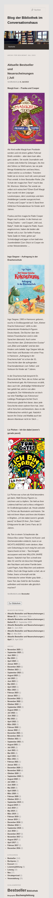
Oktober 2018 (12, 825)
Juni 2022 (11, 716)
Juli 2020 (11, 782)
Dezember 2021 (13, 733)
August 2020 (12, 779)
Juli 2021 (11, 747)
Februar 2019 (12, 817)
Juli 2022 (11, 713)
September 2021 (14, 742)
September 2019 (14, 802)
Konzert (10, 864)
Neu (9, 873)
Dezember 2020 (13, 768)
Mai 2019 (11, 811)
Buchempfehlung (25, 895)
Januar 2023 (12, 696)
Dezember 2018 (13, 822)
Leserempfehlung (14, 867)
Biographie (11, 895)
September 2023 (14, 673)
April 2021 (11, 756)
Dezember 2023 (13, 667)
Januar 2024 (12, 664)
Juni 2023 (11, 681)
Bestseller (26, 594)
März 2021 (11, 759)
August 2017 (12, 840)
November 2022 (13, 701)
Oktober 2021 (12, 739)
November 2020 (13, 770)
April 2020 (11, 791)
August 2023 (12, 675)
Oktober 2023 (12, 670)
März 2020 (11, 793)
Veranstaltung (13, 878)
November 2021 (13, 736)
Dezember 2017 (13, 834)
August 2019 (12, 805)
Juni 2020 (11, 785)
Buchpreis (11, 861)
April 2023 (11, 687)
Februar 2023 (12, 693)
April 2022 (11, 722)
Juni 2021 (11, 750)
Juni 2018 (11, 831)
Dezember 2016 (13, 848)
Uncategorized (13, 875)
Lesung (10, 870)
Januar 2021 (12, 765)
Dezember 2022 (13, 698)
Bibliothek (32, 891)
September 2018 (14, 828)
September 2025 (14, 652)
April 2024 (11, 661)
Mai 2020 (11, 788)
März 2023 (11, 690)
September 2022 (14, 707)
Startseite (11, 47)
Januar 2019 (12, 819)
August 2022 (12, 710)
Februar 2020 (12, 796)
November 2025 (13, 650)
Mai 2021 (11, 753)
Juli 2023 (11, 678)
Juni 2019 (11, 808)
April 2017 (11, 842)
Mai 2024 (11, 658)
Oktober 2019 (12, 799)
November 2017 (13, 837)
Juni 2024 (11, 655)
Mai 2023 (11, 684)
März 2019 (11, 814)
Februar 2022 (12, 727)
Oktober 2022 (12, 704)
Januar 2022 (12, 730)
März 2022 (11, 724)
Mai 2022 (11, 719)
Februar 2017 (12, 845)
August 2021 (12, 745)
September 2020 (14, 776)
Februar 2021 (12, 762)
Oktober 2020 (12, 773)
